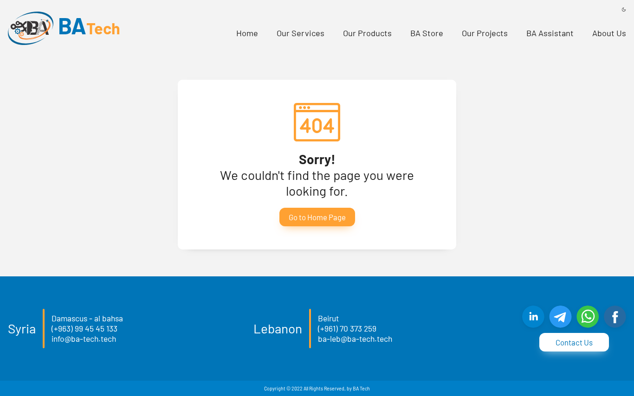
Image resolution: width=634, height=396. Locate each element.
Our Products (367, 33)
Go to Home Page (317, 217)
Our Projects (485, 33)
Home (247, 33)
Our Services (300, 33)
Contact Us (574, 342)
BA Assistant (550, 33)
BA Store (426, 33)
